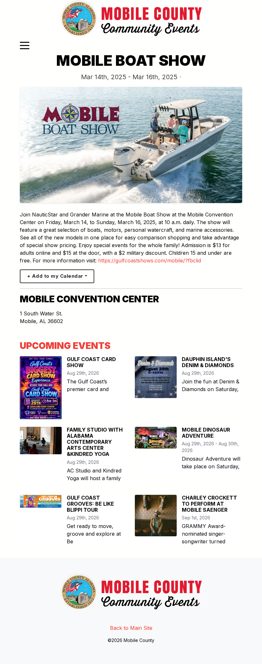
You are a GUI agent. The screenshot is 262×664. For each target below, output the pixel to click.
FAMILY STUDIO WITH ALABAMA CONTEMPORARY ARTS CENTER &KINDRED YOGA (95, 441)
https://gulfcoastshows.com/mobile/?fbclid (149, 260)
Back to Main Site (131, 628)
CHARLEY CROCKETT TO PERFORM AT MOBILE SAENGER (209, 503)
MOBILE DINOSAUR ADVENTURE (206, 432)
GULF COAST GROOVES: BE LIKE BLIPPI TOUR (90, 503)
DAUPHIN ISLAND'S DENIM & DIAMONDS (208, 362)
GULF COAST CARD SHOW (91, 362)
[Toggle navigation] (24, 45)
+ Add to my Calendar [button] (55, 276)
